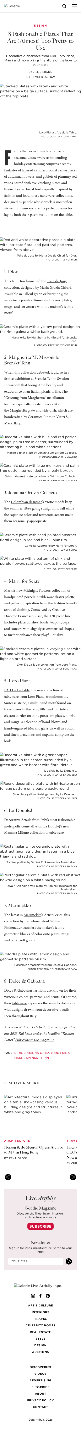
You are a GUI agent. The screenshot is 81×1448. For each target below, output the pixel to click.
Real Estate (40, 1332)
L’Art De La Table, (17, 690)
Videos (40, 1373)
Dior (18, 1053)
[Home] (14, 6)
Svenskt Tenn (37, 1057)
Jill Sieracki (43, 71)
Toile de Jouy (57, 281)
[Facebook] (40, 1295)
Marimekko (32, 915)
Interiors (40, 1312)
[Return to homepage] (40, 1285)
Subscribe (40, 1226)
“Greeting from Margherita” (25, 398)
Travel (40, 1318)
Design (40, 1345)
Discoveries (40, 1367)
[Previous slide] (8, 1177)
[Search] (64, 6)
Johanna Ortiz (36, 1053)
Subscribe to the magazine (34, 1040)
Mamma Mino (16, 833)
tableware (19, 1003)
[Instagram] (33, 1295)
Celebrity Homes (40, 1325)
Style (40, 1338)
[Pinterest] (47, 1295)
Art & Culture (40, 1305)
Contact (40, 1407)
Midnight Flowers (37, 591)
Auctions (40, 1352)
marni (19, 1057)
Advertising (40, 1380)
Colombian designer (26, 502)
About (40, 1393)
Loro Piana (60, 1053)
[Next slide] (73, 1177)
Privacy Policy (40, 1400)
